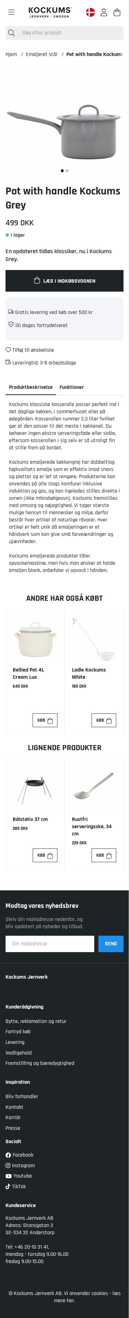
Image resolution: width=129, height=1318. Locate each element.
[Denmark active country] (90, 12)
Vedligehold (19, 1053)
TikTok (19, 1186)
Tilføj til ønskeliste (32, 350)
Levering (15, 1042)
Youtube (22, 1176)
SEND (111, 943)
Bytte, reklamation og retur (36, 1021)
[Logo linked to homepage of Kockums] (50, 12)
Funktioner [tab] (72, 387)
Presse (13, 1128)
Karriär (13, 1117)
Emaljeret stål (41, 54)
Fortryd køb (18, 1031)
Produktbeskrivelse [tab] (31, 387)
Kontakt (14, 1107)
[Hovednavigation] (11, 12)
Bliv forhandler (22, 1096)
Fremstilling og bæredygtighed (40, 1063)
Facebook (23, 1155)
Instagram (23, 1165)
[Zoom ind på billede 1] (64, 125)
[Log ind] (103, 12)
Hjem (11, 54)
